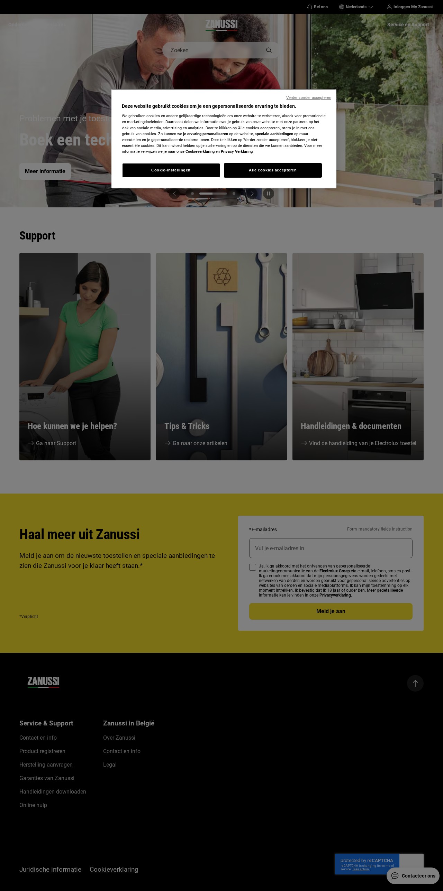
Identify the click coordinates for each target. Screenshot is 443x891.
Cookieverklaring (200, 151)
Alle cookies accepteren (273, 170)
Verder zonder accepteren (308, 97)
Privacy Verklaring (237, 151)
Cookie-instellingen (171, 170)
